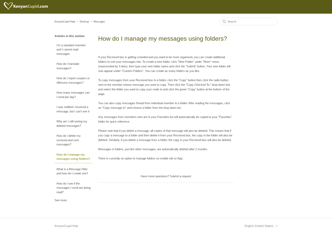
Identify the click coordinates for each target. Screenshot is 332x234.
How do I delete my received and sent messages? (68, 140)
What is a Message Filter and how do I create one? (72, 171)
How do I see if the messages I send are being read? (73, 188)
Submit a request (180, 176)
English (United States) (259, 225)
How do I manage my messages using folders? (73, 157)
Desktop (84, 21)
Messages (99, 21)
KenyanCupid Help (65, 21)
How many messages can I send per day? (73, 95)
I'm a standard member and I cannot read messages (71, 49)
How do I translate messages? (67, 66)
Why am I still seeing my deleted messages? (71, 123)
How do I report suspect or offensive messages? (73, 80)
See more (61, 200)
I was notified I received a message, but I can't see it (72, 109)
